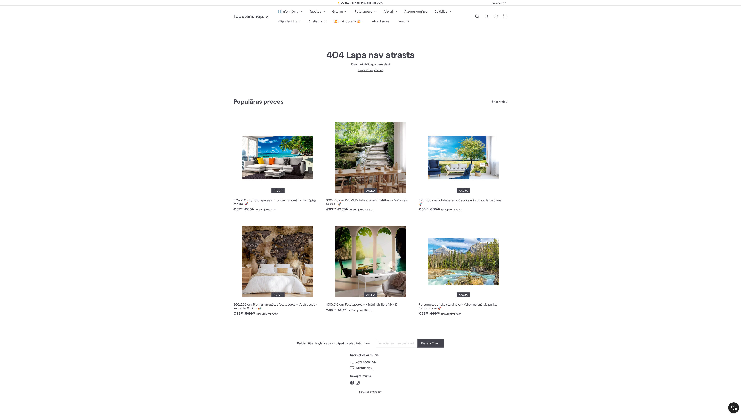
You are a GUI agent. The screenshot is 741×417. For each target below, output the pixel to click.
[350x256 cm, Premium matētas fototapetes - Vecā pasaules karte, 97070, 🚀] (277, 268)
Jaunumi (403, 21)
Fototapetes (364, 11)
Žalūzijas (441, 11)
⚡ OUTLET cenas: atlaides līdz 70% (360, 2)
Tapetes (316, 11)
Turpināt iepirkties (370, 70)
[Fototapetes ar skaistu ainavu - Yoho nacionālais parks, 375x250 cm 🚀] (463, 268)
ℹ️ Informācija (288, 11)
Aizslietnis (315, 21)
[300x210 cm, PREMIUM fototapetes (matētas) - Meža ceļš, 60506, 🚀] (370, 164)
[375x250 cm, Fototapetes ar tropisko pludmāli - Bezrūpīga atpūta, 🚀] (277, 164)
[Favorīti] (496, 17)
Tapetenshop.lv (250, 16)
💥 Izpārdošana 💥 (347, 21)
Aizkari (389, 11)
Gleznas (338, 11)
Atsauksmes (380, 21)
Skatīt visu (500, 101)
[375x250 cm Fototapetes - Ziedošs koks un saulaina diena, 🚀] (463, 164)
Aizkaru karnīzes (415, 11)
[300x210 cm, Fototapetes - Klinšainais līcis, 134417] (370, 266)
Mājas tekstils (288, 21)
